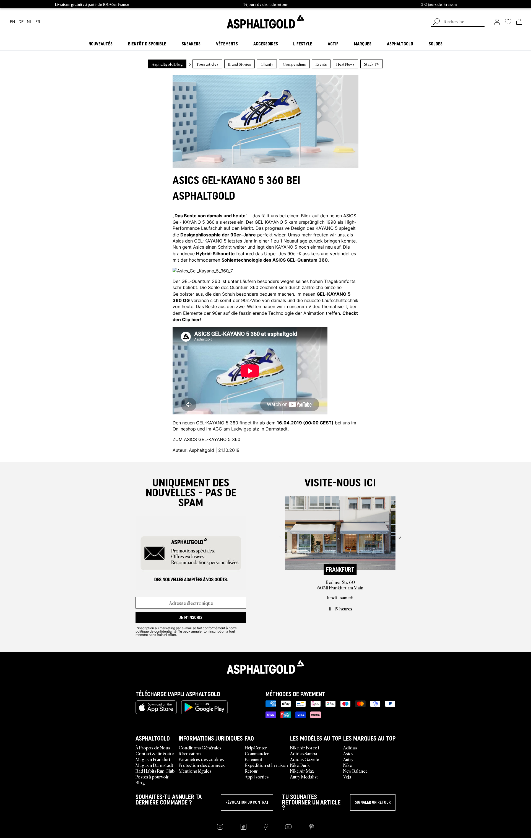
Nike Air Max (302, 771)
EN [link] (12, 22)
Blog (140, 782)
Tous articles (207, 64)
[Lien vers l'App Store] (156, 707)
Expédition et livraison (266, 765)
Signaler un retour (373, 802)
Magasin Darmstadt (154, 765)
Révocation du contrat (247, 802)
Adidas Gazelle (304, 759)
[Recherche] (436, 22)
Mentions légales (195, 771)
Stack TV (371, 64)
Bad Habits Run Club (155, 771)
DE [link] (21, 22)
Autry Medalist (304, 776)
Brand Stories (239, 64)
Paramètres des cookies (201, 759)
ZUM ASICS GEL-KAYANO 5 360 (206, 439)
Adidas (350, 747)
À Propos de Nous (153, 747)
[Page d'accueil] (265, 667)
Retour (251, 771)
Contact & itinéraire (155, 753)
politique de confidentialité (156, 631)
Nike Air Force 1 (304, 747)
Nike (347, 765)
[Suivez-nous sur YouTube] (288, 827)
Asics (348, 753)
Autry (348, 759)
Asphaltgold (201, 450)
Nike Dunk (300, 765)
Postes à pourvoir (152, 776)
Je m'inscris (190, 617)
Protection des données (202, 765)
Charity (267, 64)
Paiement (253, 759)
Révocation (190, 753)
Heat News (345, 64)
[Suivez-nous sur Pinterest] (311, 827)
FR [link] (37, 22)
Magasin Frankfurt (153, 759)
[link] (265, 22)
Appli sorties (257, 776)
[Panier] (519, 21)
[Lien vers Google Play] (204, 707)
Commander (257, 753)
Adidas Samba (303, 753)
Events (321, 64)
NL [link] (29, 22)
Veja (347, 776)
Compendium (294, 64)
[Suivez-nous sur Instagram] (220, 827)
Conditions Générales (200, 747)
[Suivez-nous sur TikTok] (243, 827)
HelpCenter (256, 747)
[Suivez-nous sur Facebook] (265, 827)
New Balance (355, 771)
